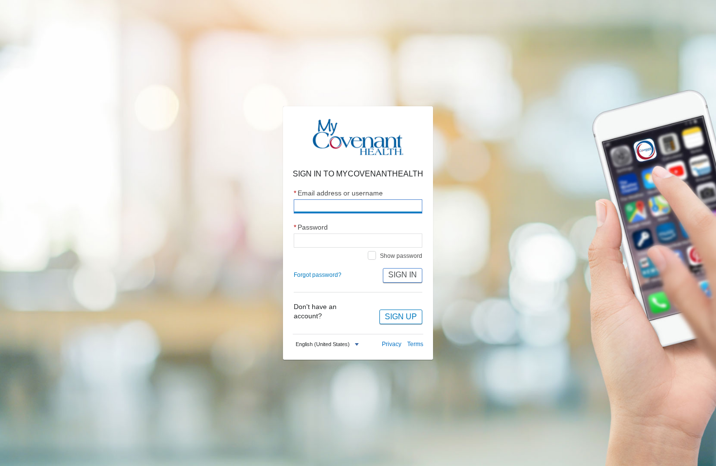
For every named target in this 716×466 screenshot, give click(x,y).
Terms (415, 344)
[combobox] (328, 344)
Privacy (391, 344)
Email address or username (338, 193)
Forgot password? (317, 275)
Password (311, 227)
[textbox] (323, 344)
